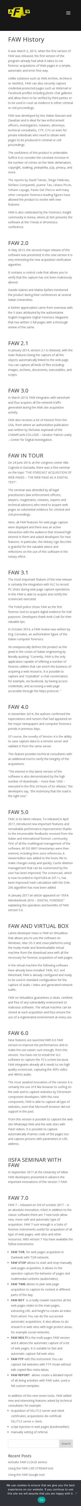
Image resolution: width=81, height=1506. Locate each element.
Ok (41, 1499)
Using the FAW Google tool (26, 1475)
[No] (76, 1493)
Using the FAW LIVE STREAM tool (30, 1468)
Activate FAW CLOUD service (27, 1462)
